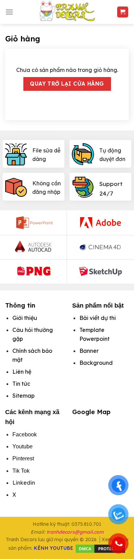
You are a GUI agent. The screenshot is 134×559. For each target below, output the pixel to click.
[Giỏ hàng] (123, 12)
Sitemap (23, 395)
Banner (89, 350)
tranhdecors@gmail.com (75, 532)
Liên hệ (21, 371)
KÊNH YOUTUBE (53, 548)
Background (96, 362)
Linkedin (23, 482)
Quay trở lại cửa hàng (67, 83)
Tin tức (21, 383)
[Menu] (9, 11)
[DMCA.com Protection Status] (100, 548)
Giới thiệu (24, 317)
